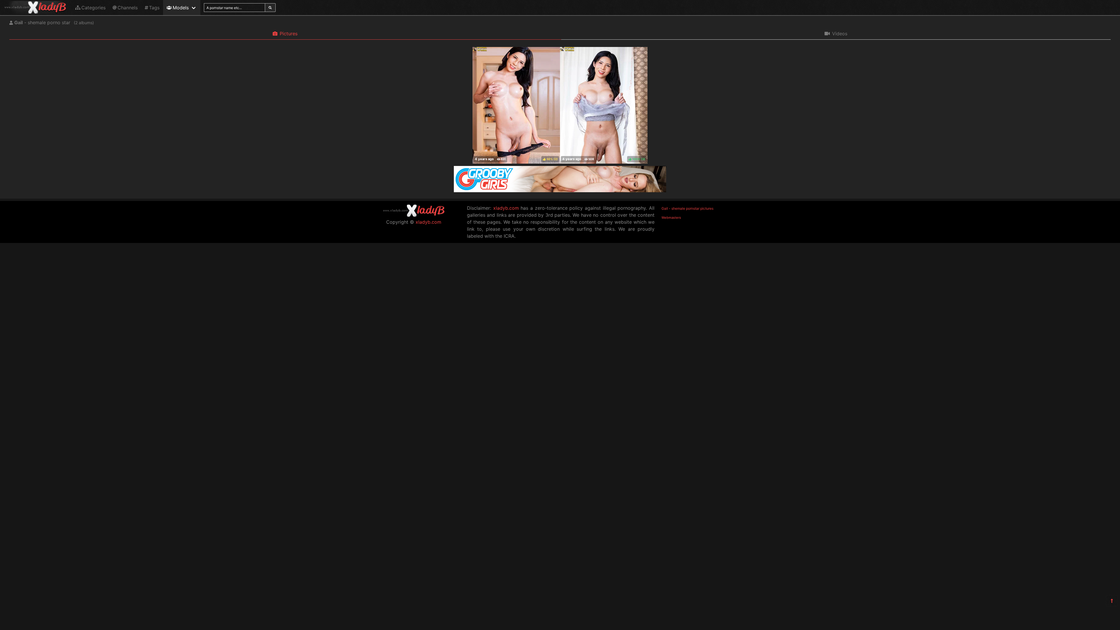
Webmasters (671, 218)
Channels (128, 7)
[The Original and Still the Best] (560, 190)
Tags (154, 7)
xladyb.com (428, 222)
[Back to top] (1112, 601)
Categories (93, 7)
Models (181, 7)
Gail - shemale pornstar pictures (687, 208)
